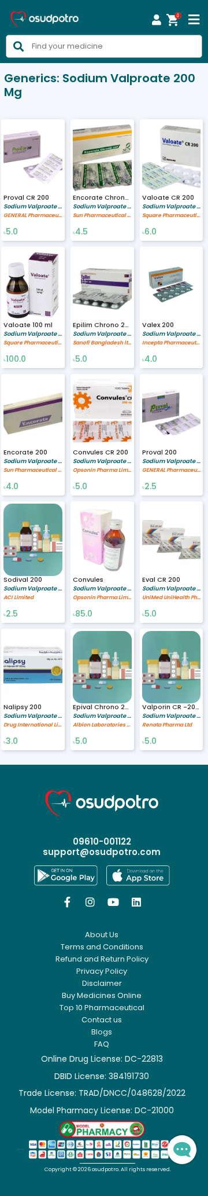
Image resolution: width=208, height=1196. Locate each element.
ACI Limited (18, 598)
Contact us (101, 1020)
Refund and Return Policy (101, 959)
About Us (101, 935)
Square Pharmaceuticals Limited (171, 215)
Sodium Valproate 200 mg (32, 206)
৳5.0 (10, 232)
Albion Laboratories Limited (102, 725)
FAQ (101, 1044)
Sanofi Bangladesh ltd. (102, 343)
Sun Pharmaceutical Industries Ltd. (102, 215)
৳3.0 (10, 742)
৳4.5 (80, 232)
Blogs (101, 1032)
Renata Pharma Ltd (167, 725)
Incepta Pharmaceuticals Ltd (171, 343)
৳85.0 (82, 614)
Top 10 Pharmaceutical (102, 1007)
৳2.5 (149, 487)
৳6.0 (149, 232)
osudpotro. (106, 1169)
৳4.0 (149, 359)
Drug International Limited (32, 725)
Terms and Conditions (102, 947)
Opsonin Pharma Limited (102, 470)
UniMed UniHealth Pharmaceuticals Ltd (171, 598)
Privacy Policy (101, 971)
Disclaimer (102, 983)
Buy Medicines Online (102, 995)
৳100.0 (14, 359)
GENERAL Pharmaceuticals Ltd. (32, 215)
